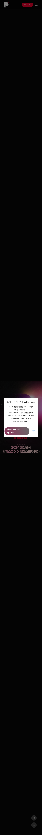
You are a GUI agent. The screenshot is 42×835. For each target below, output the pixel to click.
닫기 (34, 431)
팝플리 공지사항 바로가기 (13, 431)
